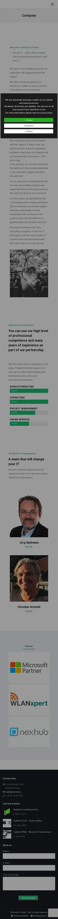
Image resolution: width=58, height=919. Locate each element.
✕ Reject (29, 131)
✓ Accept (28, 120)
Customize (28, 126)
